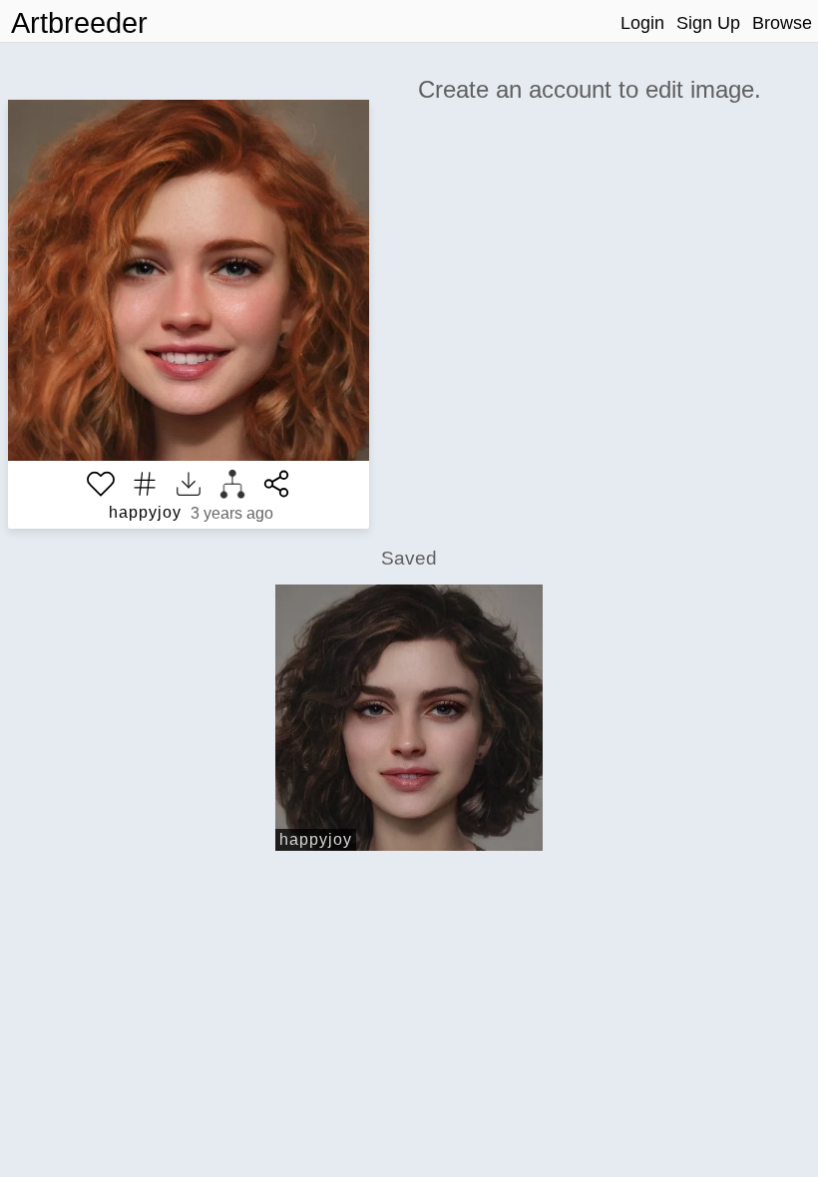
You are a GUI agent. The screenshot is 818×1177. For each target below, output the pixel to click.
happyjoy (145, 512)
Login (642, 23)
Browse (782, 23)
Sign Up (708, 23)
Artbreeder (79, 23)
